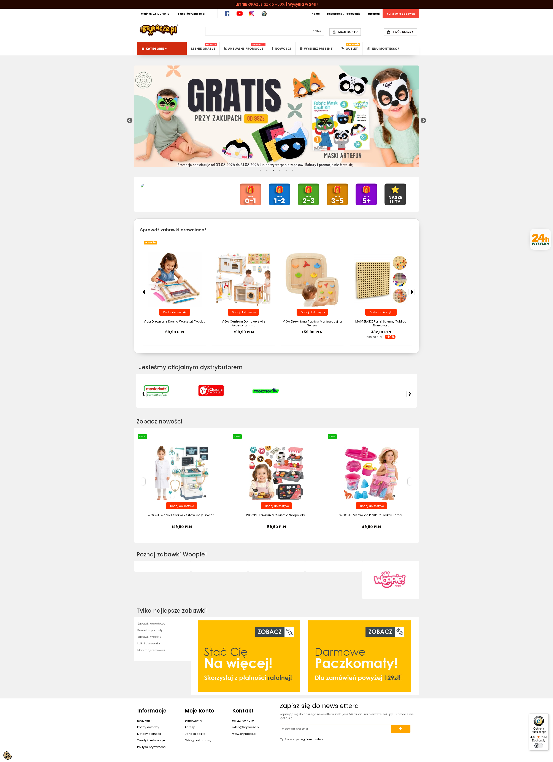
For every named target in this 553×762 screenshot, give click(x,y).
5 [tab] (286, 170)
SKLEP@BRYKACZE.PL (191, 14)
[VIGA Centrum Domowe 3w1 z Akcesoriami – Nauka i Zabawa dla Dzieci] (243, 279)
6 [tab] (293, 170)
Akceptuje (304, 739)
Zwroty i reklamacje (151, 740)
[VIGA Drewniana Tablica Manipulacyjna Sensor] (312, 279)
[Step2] (253, 390)
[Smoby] (308, 390)
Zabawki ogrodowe (151, 623)
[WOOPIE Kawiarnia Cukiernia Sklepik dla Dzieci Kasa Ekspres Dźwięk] (276, 473)
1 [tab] (260, 170)
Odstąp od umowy (198, 740)
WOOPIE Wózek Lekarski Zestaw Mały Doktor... (182, 515)
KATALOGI (373, 14)
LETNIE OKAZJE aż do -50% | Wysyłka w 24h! (276, 4)
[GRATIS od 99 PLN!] (276, 116)
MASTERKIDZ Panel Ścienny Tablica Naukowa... (381, 323)
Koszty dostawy (148, 727)
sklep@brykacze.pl (245, 727)
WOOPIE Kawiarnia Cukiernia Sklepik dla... (276, 515)
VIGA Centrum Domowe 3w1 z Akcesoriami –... (243, 323)
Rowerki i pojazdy (149, 630)
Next (422, 119)
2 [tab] (267, 170)
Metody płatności (149, 734)
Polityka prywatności (151, 747)
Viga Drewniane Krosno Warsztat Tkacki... (174, 321)
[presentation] (143, 481)
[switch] (538, 745)
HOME (316, 14)
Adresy (190, 727)
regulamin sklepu (312, 739)
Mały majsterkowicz (151, 650)
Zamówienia (193, 721)
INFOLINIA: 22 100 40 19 (154, 14)
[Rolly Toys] (362, 390)
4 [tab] (280, 170)
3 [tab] (273, 170)
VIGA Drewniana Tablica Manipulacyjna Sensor (312, 323)
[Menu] (546, 716)
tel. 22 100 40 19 (243, 721)
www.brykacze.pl (244, 734)
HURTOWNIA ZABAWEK (401, 14)
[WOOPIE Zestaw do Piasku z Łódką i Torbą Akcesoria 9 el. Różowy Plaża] (371, 473)
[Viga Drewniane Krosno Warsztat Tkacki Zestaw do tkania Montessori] (175, 279)
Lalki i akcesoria (148, 643)
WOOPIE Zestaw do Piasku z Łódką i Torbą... (371, 515)
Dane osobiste (195, 734)
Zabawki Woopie (149, 637)
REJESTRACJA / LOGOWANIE (343, 14)
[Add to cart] (174, 312)
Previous (128, 119)
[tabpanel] (276, 116)
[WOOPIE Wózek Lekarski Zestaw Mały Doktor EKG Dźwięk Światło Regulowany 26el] (182, 473)
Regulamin (144, 721)
